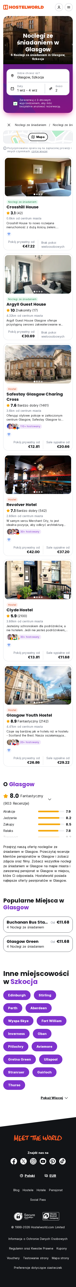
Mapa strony (60, 1258)
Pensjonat (56, 1190)
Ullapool (51, 1059)
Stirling (45, 995)
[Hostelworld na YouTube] (43, 1161)
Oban (42, 1034)
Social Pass (38, 1199)
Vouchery (13, 1258)
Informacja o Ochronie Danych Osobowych (38, 1238)
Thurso (14, 1085)
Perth (12, 1008)
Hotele (41, 1190)
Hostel (12, 388)
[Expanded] (9, 125)
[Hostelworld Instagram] (33, 1161)
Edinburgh (17, 995)
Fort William (52, 1021)
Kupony (62, 1248)
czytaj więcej (39, 151)
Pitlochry (16, 1047)
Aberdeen (38, 1008)
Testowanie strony (36, 1258)
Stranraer (16, 1072)
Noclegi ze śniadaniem (22, 201)
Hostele (28, 1190)
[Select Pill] (59, 7)
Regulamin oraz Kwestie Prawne (31, 1248)
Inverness (16, 1034)
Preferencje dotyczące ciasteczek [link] (38, 1267)
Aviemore (44, 1047)
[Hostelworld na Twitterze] (23, 1161)
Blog (16, 1190)
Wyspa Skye (18, 1021)
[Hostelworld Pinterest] (52, 1161)
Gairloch (44, 1072)
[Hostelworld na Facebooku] (14, 1161)
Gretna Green (19, 1059)
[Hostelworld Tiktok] (62, 1161)
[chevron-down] (50, 799)
